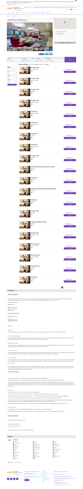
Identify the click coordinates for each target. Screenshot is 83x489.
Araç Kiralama (34, 12)
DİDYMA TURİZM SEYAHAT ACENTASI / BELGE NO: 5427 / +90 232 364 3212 (55, 7)
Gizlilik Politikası (44, 474)
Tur (25, 12)
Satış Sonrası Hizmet (45, 479)
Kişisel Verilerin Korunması (46, 478)
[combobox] (14, 60)
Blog (50, 12)
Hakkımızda (44, 472)
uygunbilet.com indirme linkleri (47, 473)
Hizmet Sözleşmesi (45, 477)
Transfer (43, 12)
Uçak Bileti (12, 12)
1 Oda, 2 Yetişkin (49, 60)
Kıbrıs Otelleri (14, 15)
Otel (19, 12)
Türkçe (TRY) (74, 9)
